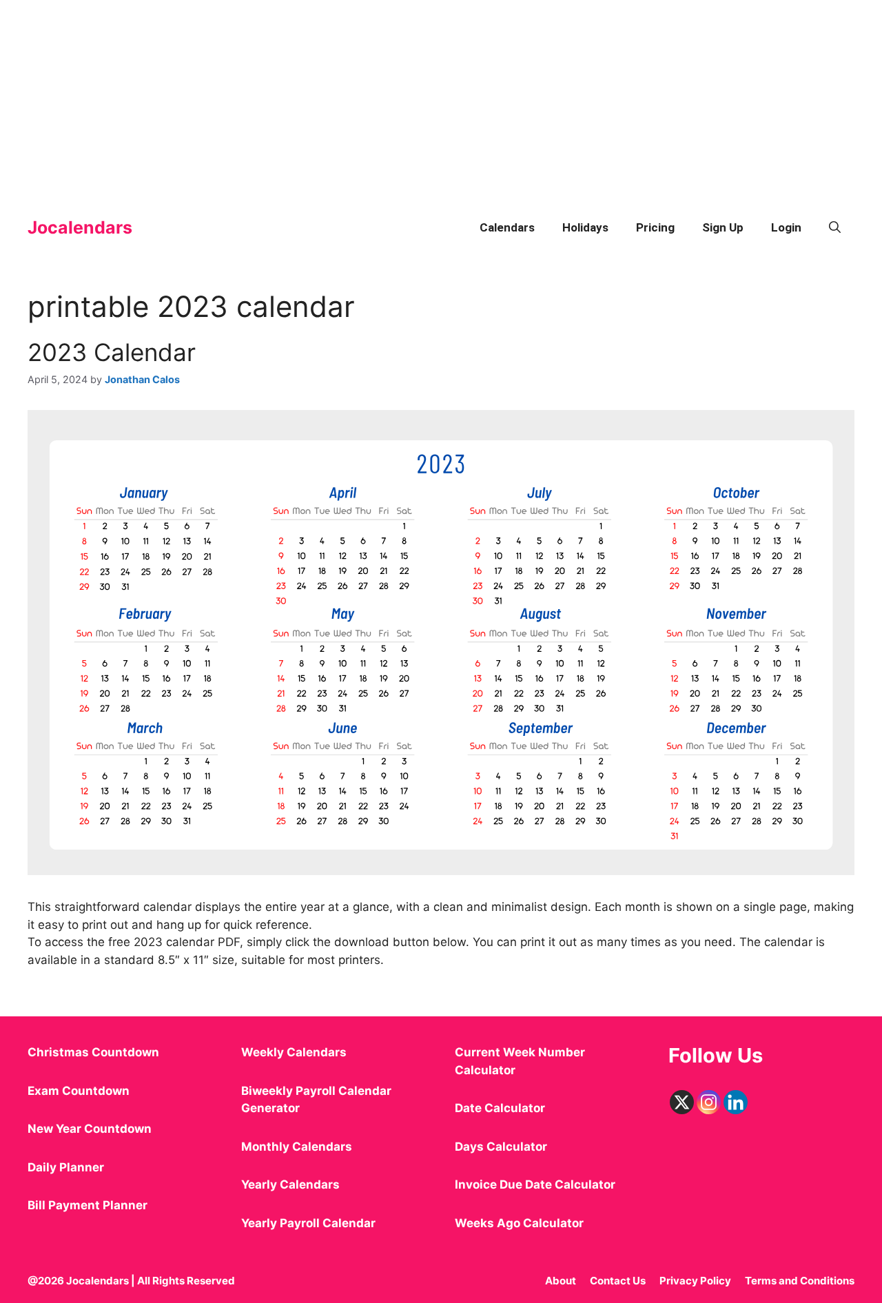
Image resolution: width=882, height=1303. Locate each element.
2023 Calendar (112, 352)
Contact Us (618, 1280)
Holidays (585, 227)
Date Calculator (500, 1108)
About (560, 1280)
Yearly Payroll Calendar (308, 1223)
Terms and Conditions (799, 1280)
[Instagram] (709, 1102)
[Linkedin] (736, 1102)
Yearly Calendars (290, 1184)
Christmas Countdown (93, 1052)
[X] (682, 1102)
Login (786, 227)
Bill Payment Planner (87, 1205)
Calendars (507, 227)
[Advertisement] (413, 96)
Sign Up (722, 227)
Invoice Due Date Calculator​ (535, 1184)
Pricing (655, 227)
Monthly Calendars (296, 1146)
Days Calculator (501, 1146)
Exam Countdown (79, 1091)
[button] (834, 227)
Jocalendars (80, 227)
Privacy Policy (695, 1280)
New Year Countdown (90, 1129)
